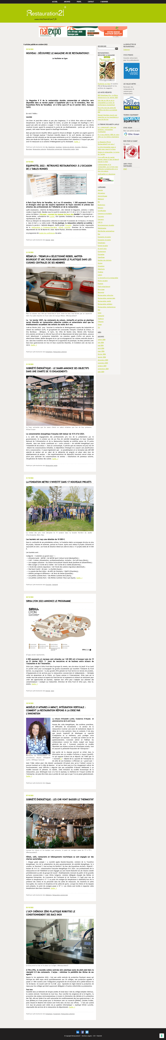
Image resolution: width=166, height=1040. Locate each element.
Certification (102, 211)
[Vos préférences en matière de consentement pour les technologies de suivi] (161, 1035)
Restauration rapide (69, 149)
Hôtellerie (84, 147)
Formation (101, 254)
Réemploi (101, 292)
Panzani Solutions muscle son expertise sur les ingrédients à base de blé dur (108, 117)
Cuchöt (51, 216)
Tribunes (48, 783)
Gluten (100, 263)
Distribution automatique (106, 231)
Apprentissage (102, 196)
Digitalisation (102, 228)
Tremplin (68, 225)
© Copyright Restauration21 (72, 1036)
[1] (61, 759)
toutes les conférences (47, 233)
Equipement (56, 1014)
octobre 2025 (102, 366)
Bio (47, 147)
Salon (77, 149)
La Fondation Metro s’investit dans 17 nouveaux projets (58, 482)
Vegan (100, 324)
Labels (100, 275)
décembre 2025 (103, 360)
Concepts (101, 216)
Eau (99, 234)
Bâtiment (101, 199)
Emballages (49, 352)
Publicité (99, 1036)
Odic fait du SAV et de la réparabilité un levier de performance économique (106, 103)
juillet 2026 (101, 339)
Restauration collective (39, 149)
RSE (99, 310)
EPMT (125, 169)
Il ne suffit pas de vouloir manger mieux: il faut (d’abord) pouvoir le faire (108, 159)
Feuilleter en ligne (104, 84)
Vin (99, 327)
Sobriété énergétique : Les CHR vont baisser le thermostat (60, 799)
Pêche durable (103, 281)
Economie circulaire (104, 237)
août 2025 (101, 372)
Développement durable (106, 225)
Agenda (48, 240)
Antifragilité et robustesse (106, 174)
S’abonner (104, 2)
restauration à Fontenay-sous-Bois (44, 227)
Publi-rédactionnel (104, 286)
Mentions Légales (87, 1036)
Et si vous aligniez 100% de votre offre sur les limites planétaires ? (108, 137)
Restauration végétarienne (107, 307)
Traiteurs (101, 319)
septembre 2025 (103, 369)
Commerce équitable (105, 213)
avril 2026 (101, 348)
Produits (100, 284)
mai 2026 (101, 345)
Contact (91, 2)
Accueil (54, 2)
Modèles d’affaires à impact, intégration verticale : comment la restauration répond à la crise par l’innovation (56, 710)
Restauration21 (83, 13)
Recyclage (29, 149)
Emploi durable (103, 246)
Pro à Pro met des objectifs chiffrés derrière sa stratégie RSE (107, 110)
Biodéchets (51, 147)
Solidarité (55, 584)
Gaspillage (59, 147)
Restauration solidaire (105, 304)
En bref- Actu (102, 248)
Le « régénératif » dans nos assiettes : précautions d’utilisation (107, 130)
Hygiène (100, 272)
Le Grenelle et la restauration (108, 278)
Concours (101, 219)
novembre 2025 (103, 363)
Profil (79, 2)
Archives (67, 2)
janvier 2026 (102, 357)
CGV (94, 1036)
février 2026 (102, 354)
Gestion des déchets (68, 147)
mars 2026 (101, 351)
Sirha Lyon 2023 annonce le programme (48, 601)
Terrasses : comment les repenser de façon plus (56, 214)
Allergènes (101, 193)
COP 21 (100, 222)
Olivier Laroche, (65, 227)
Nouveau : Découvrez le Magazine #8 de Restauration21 (57, 53)
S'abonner (126, 49)
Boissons (100, 208)
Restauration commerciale (54, 149)
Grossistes (78, 147)
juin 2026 (101, 342)
